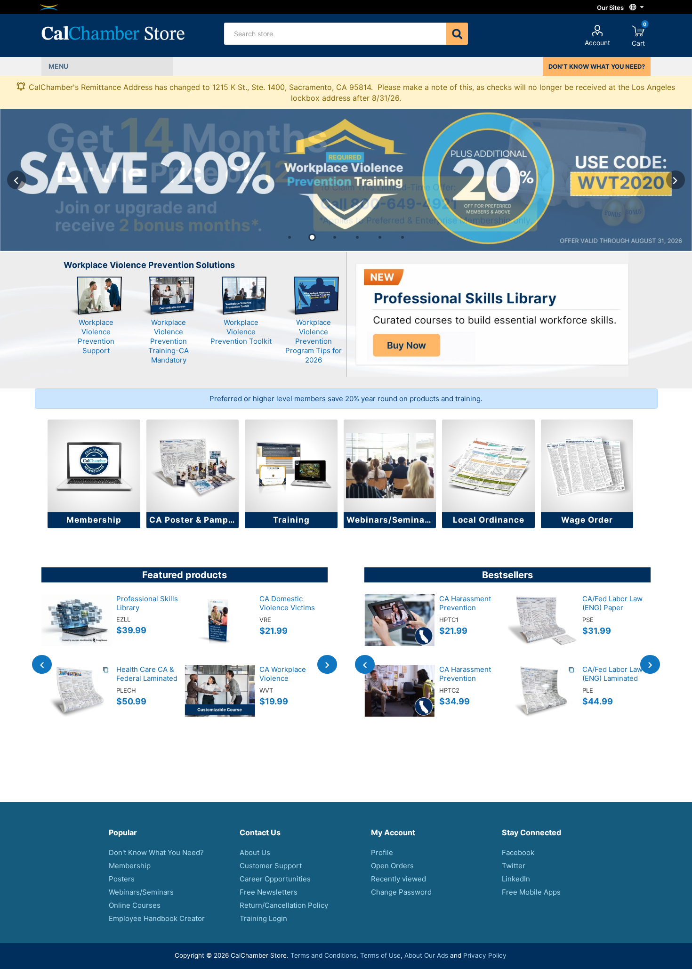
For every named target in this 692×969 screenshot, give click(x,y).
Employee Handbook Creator (157, 918)
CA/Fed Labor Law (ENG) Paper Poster (612, 607)
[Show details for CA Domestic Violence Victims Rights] (220, 629)
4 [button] (357, 237)
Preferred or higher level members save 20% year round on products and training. (346, 398)
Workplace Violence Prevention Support (96, 336)
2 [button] (312, 237)
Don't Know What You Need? (156, 852)
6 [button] (402, 237)
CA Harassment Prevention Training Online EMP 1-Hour (465, 612)
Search (457, 34)
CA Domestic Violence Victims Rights (287, 607)
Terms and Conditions (323, 955)
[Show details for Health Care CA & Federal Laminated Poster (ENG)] (76, 700)
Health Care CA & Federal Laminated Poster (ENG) (146, 678)
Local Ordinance (488, 520)
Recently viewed (398, 878)
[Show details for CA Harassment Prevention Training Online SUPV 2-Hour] (399, 700)
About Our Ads (426, 955)
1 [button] (289, 237)
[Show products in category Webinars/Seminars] (390, 466)
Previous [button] (16, 179)
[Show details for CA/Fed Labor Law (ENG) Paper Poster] (542, 629)
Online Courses (135, 905)
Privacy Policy (485, 955)
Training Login (263, 918)
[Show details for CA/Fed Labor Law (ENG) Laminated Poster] (542, 700)
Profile (382, 852)
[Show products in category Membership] (94, 466)
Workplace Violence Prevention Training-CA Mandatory (168, 341)
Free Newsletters (269, 892)
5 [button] (379, 237)
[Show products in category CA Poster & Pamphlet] (192, 466)
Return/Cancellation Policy (284, 905)
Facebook (518, 852)
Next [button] (675, 179)
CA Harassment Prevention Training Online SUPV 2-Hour (465, 683)
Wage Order (587, 520)
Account (597, 43)
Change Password (401, 892)
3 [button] (334, 237)
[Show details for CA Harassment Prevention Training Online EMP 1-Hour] (399, 629)
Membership (93, 520)
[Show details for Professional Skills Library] (76, 629)
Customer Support (271, 865)
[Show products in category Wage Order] (587, 466)
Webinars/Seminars (390, 520)
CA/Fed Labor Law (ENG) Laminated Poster (612, 678)
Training (291, 520)
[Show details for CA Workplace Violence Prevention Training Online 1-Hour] (220, 700)
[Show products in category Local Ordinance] (488, 466)
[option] (346, 180)
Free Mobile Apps (531, 892)
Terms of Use (380, 955)
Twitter (513, 865)
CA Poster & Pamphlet (194, 520)
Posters (122, 878)
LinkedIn (516, 878)
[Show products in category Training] (291, 466)
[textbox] (334, 34)
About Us (255, 852)
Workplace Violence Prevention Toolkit (241, 332)
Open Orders (392, 865)
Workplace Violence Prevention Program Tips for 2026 (313, 341)
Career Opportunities (275, 878)
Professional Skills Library (147, 603)
